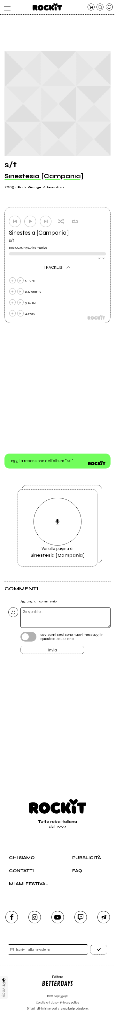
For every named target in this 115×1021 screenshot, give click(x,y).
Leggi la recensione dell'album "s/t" (41, 460)
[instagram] (34, 917)
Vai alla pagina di (57, 552)
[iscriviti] (98, 950)
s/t (11, 240)
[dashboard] (109, 6)
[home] (47, 6)
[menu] (5, 6)
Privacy (4, 989)
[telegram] (103, 917)
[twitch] (80, 917)
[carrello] (91, 6)
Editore (52, 979)
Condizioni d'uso (46, 1002)
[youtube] (57, 917)
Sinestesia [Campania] (43, 176)
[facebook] (11, 917)
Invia (52, 650)
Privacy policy (69, 1002)
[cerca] (99, 6)
